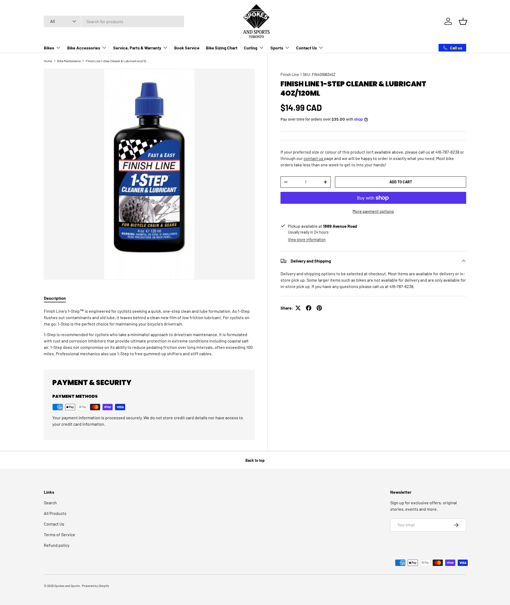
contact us (314, 158)
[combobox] (114, 21)
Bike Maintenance (69, 60)
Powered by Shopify (95, 585)
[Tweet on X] (298, 308)
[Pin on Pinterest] (319, 308)
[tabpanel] (149, 332)
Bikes (49, 47)
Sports (276, 47)
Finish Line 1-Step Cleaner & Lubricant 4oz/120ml (118, 60)
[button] (463, 21)
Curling (250, 47)
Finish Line (289, 74)
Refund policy (56, 545)
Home (48, 60)
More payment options (373, 211)
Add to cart (400, 182)
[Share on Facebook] (308, 308)
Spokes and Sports (67, 585)
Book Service (186, 47)
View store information (307, 239)
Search (50, 502)
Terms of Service (59, 534)
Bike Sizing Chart (221, 47)
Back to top (255, 460)
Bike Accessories (83, 47)
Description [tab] (55, 298)
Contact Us (306, 47)
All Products (55, 513)
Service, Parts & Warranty (137, 47)
